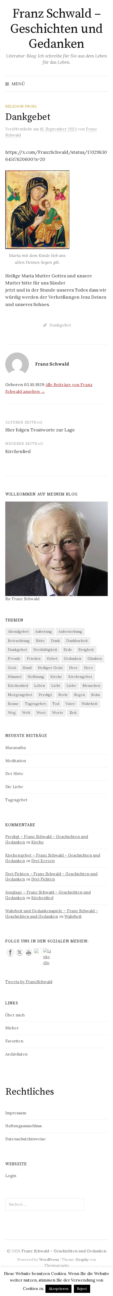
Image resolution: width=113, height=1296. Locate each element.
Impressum (15, 1112)
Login (10, 1175)
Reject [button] (82, 1289)
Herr (73, 667)
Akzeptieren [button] (58, 1289)
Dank (55, 640)
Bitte (40, 640)
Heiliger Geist (50, 667)
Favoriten (14, 1041)
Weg (12, 712)
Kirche (56, 676)
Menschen (91, 685)
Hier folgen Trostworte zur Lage (40, 430)
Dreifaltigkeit (45, 649)
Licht (55, 685)
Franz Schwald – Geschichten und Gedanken (56, 29)
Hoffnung (36, 676)
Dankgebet (60, 325)
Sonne (13, 703)
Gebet (52, 658)
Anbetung (43, 631)
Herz (88, 667)
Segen (79, 694)
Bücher (12, 1027)
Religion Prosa (21, 106)
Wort (41, 712)
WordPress (49, 1259)
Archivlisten (16, 1054)
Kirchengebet (80, 676)
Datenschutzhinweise (25, 1138)
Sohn (95, 694)
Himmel (14, 676)
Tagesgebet (35, 703)
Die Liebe (14, 786)
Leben (39, 685)
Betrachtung (19, 640)
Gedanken (72, 658)
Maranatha (15, 747)
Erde (68, 649)
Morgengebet (20, 694)
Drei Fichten (43, 879)
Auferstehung (70, 631)
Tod (55, 703)
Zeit (73, 712)
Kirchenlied (18, 451)
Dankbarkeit (77, 640)
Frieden (33, 658)
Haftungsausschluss (23, 1125)
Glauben (95, 658)
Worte (57, 712)
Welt (26, 712)
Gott (12, 667)
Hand (27, 667)
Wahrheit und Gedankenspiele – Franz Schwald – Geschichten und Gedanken (51, 913)
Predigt (45, 694)
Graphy (82, 1259)
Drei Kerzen (43, 860)
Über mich (15, 1015)
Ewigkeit (86, 649)
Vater (70, 703)
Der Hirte (14, 773)
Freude (14, 658)
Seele (63, 694)
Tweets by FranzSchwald (28, 981)
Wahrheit (89, 703)
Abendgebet (18, 631)
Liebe (71, 685)
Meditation (15, 760)
